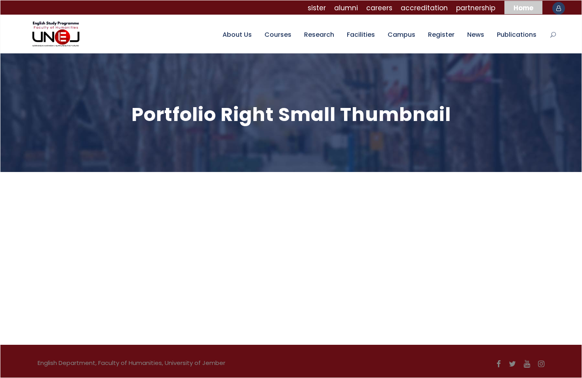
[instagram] (541, 364)
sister (317, 8)
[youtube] (527, 364)
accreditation (424, 8)
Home (523, 8)
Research (319, 34)
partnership (475, 8)
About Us (237, 34)
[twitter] (512, 364)
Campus (401, 34)
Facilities (361, 34)
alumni (346, 8)
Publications (516, 34)
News (475, 34)
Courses (277, 34)
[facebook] (498, 364)
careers (379, 8)
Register (441, 34)
